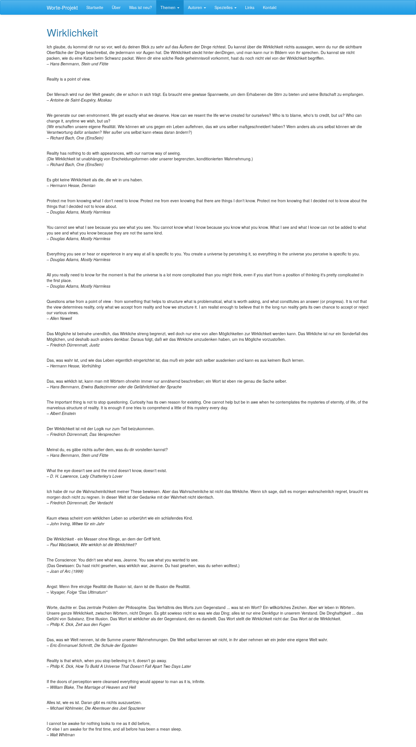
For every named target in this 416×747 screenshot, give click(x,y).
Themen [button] (168, 7)
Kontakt (269, 7)
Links (249, 7)
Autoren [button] (195, 7)
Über (116, 7)
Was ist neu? (140, 7)
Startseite (94, 7)
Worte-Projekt (62, 7)
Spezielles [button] (224, 7)
